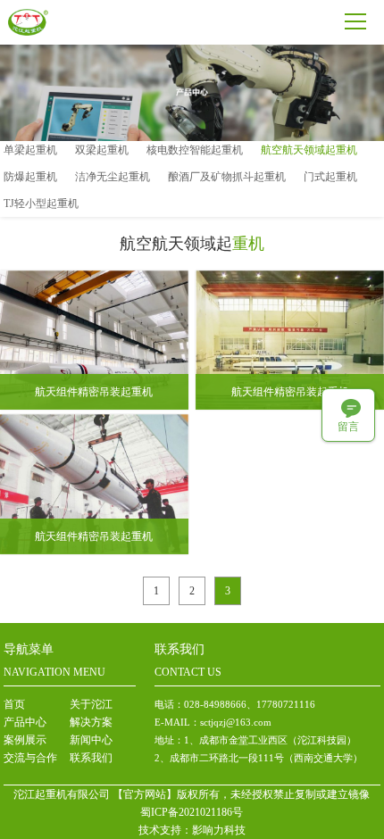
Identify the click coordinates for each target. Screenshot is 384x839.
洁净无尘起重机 (112, 176)
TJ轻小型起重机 (41, 203)
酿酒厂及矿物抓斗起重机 (227, 176)
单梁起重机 (30, 150)
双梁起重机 (102, 150)
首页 (14, 704)
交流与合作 (30, 758)
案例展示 (25, 740)
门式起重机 (330, 176)
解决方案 (91, 722)
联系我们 (91, 758)
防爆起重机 (30, 176)
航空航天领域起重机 (309, 150)
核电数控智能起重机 (194, 150)
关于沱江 (91, 704)
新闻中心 (91, 740)
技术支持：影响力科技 (192, 830)
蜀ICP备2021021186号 (191, 812)
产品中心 (25, 722)
